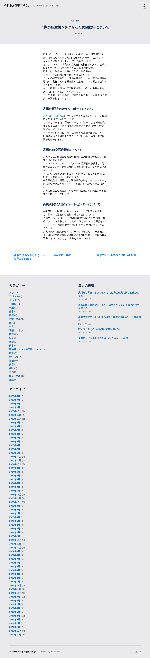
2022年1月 (14, 581)
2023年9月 (14, 506)
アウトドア (15, 292)
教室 (11, 342)
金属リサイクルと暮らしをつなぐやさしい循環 (103, 338)
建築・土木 (15, 330)
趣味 (11, 368)
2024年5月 (14, 475)
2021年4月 (14, 615)
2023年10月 (15, 502)
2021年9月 (14, 596)
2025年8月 (14, 426)
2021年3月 (14, 619)
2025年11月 (15, 415)
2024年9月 (14, 468)
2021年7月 (14, 604)
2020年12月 (15, 631)
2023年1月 (14, 536)
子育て (12, 326)
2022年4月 (14, 570)
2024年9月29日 (78, 34)
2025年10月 (15, 418)
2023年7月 (14, 513)
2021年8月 (14, 600)
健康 (11, 315)
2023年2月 (14, 532)
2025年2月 (14, 449)
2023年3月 (14, 528)
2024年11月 (15, 460)
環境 (11, 353)
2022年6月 (14, 562)
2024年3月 (14, 483)
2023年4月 (14, 525)
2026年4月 (14, 403)
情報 (11, 334)
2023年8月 (14, 509)
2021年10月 (15, 593)
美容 (11, 364)
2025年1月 (14, 453)
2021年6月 (14, 608)
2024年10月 (15, 464)
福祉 (11, 360)
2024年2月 (14, 487)
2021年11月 (15, 589)
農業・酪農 (15, 376)
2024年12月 (15, 456)
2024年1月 (14, 490)
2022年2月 (14, 578)
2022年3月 (14, 574)
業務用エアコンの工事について (25, 349)
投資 (11, 338)
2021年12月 (15, 585)
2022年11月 (15, 543)
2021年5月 (14, 612)
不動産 (12, 304)
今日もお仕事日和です (17, 5)
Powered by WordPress (50, 652)
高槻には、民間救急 (53, 115)
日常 (11, 345)
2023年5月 (14, 521)
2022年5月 (14, 566)
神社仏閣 (13, 357)
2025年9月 (14, 422)
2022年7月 (14, 559)
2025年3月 (14, 445)
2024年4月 (14, 479)
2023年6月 (14, 517)
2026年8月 (14, 396)
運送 (11, 379)
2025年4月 (14, 441)
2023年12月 (15, 494)
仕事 (11, 311)
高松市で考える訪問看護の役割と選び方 (99, 329)
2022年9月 (14, 551)
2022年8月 (14, 555)
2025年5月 (14, 437)
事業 (11, 307)
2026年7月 (14, 399)
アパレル (14, 296)
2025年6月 (14, 434)
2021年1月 (14, 627)
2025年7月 (14, 430)
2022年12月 (15, 540)
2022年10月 (15, 547)
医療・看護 (75, 21)
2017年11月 (15, 634)
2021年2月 (14, 623)
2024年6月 (14, 472)
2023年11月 (15, 498)
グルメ (12, 300)
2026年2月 (14, 407)
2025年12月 (15, 411)
